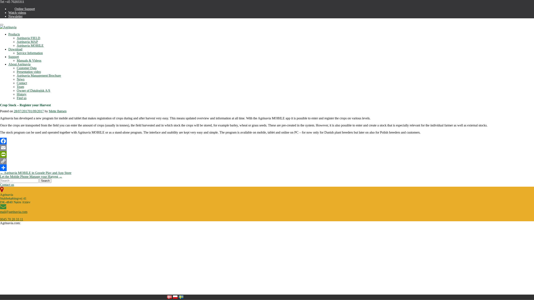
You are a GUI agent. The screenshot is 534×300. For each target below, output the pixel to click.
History (21, 94)
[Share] (267, 167)
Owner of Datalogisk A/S (33, 90)
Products (14, 34)
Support (13, 57)
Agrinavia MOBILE (30, 45)
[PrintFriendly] (267, 154)
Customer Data (27, 68)
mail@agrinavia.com (13, 212)
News (20, 79)
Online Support (25, 9)
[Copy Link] (267, 161)
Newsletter (15, 16)
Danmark (169, 297)
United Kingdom (186, 297)
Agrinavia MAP (27, 42)
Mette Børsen (58, 111)
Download (15, 49)
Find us (21, 98)
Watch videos (17, 12)
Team (20, 87)
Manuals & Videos (29, 60)
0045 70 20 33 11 (11, 219)
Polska (175, 297)
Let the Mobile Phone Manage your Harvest (31, 176)
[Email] (267, 147)
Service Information (30, 53)
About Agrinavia (19, 64)
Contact (22, 83)
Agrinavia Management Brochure (39, 75)
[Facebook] (267, 141)
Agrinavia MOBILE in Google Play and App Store (35, 173)
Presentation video (29, 72)
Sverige (181, 297)
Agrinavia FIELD (28, 38)
